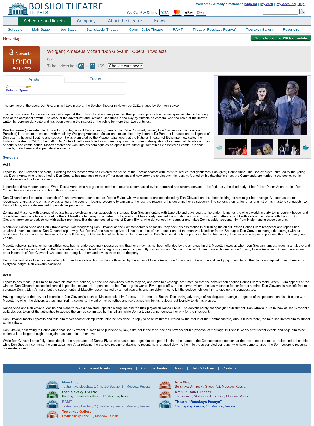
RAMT (178, 29)
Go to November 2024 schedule (281, 38)
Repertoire (291, 29)
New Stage (68, 29)
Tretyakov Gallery (259, 29)
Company (86, 20)
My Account (286, 4)
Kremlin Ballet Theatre (146, 29)
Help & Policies (203, 368)
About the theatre (125, 20)
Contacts (229, 368)
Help (301, 4)
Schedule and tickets (44, 20)
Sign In (250, 4)
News (159, 20)
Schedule (15, 29)
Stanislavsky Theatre (102, 29)
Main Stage (41, 29)
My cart (266, 4)
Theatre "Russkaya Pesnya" (214, 29)
